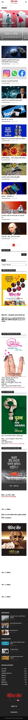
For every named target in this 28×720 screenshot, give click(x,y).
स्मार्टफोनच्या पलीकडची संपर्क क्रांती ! (11, 100)
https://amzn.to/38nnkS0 (17, 387)
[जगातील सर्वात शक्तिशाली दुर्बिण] (14, 169)
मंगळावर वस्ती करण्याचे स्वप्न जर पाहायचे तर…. (12, 216)
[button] (2, 2)
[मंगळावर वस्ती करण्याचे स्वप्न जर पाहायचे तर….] (14, 207)
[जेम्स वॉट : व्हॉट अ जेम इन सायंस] (14, 228)
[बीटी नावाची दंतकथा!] (5, 632)
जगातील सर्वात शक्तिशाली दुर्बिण (10, 177)
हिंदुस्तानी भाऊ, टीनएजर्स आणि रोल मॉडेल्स (13, 138)
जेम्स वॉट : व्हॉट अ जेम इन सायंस (10, 236)
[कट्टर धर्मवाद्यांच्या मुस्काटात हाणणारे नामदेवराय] (5, 658)
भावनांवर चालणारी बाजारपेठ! (9, 81)
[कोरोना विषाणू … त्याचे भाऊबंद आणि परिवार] (14, 150)
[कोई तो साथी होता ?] (14, 19)
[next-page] (20, 245)
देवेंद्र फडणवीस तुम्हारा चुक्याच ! (16, 623)
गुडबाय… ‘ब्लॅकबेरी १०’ (7, 196)
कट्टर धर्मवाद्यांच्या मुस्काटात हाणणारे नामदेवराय (16, 657)
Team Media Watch (5, 25)
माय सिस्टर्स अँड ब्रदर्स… (14, 649)
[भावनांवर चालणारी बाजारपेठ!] (14, 73)
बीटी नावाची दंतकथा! (14, 630)
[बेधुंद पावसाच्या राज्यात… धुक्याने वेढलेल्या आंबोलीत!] (5, 618)
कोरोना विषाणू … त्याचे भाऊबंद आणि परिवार (13, 158)
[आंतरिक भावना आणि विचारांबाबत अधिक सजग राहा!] (11, 36)
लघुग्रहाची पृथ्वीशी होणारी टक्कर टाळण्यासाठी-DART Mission (10, 61)
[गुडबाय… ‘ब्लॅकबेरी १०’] (14, 188)
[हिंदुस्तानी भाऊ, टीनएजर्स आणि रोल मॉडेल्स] (14, 130)
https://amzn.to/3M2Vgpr (8, 496)
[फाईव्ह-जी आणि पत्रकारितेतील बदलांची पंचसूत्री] (5, 643)
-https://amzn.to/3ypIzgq (16, 443)
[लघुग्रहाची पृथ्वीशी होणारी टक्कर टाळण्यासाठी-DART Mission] (14, 52)
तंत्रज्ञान (7, 5)
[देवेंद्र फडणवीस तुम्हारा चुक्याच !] (5, 625)
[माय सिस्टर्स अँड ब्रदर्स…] (5, 651)
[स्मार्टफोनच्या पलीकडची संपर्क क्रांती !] (14, 92)
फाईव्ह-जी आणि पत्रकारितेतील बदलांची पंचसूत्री (17, 643)
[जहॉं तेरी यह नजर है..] (14, 111)
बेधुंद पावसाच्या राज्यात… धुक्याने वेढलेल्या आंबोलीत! (17, 617)
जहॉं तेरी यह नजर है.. (7, 119)
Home (2, 5)
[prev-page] (7, 245)
